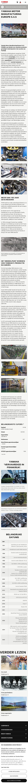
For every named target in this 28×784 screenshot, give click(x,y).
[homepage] (4, 2)
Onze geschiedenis (6, 692)
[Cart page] (17, 2)
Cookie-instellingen (14, 771)
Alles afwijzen (14, 776)
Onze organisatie (6, 713)
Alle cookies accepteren (14, 780)
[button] (25, 2)
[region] (14, 763)
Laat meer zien (5, 767)
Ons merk (4, 672)
